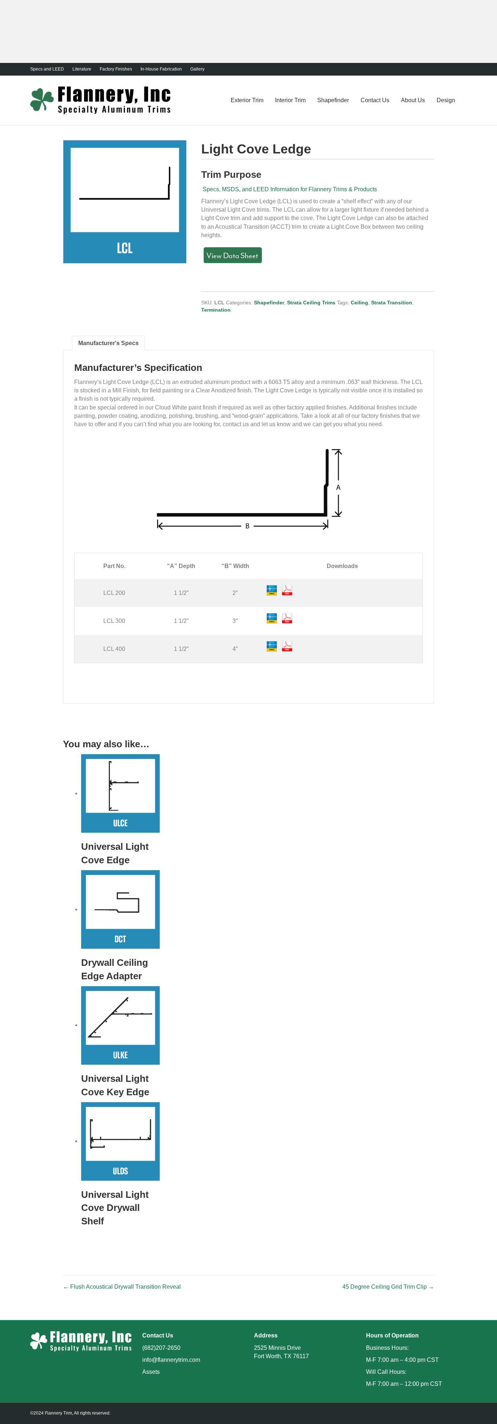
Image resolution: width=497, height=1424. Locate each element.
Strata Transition (391, 302)
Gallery (197, 69)
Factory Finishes (116, 69)
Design (446, 100)
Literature (81, 69)
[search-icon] (464, 100)
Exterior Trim (247, 100)
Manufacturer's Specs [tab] (108, 343)
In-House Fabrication (161, 69)
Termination (216, 310)
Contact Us (375, 100)
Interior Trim (290, 100)
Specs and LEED (47, 69)
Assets (151, 1372)
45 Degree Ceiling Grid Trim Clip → (388, 1287)
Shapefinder (333, 100)
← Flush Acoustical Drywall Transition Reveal (122, 1287)
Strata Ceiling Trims (311, 302)
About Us (413, 100)
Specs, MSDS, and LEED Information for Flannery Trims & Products (289, 189)
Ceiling (359, 302)
